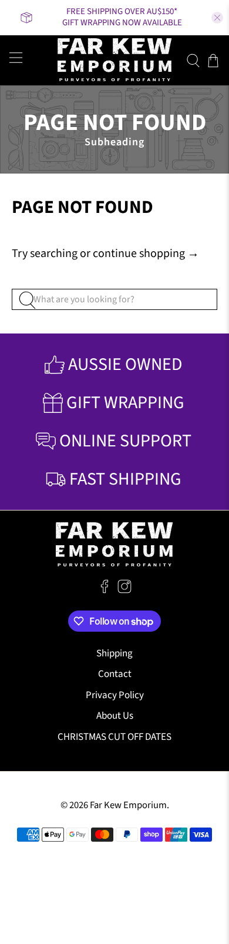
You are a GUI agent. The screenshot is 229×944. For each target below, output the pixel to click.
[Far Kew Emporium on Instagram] (124, 590)
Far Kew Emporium (128, 805)
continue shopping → (146, 253)
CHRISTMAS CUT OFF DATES (114, 737)
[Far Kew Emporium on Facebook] (104, 590)
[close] (217, 18)
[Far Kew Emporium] (115, 60)
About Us (114, 716)
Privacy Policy (115, 695)
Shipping (114, 653)
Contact (115, 674)
